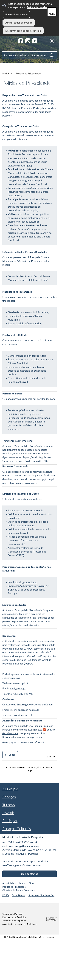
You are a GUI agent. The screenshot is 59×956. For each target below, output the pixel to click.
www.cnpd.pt (20, 683)
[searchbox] (29, 55)
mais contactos (29, 873)
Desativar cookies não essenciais (23, 30)
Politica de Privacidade (14, 886)
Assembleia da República (14, 920)
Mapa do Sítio (26, 883)
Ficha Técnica (18, 895)
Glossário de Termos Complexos (18, 890)
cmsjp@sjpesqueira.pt (27, 846)
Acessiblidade (9, 883)
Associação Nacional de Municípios (19, 923)
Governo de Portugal (12, 913)
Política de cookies (37, 7)
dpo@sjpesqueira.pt (26, 582)
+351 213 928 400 (23, 693)
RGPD (5, 895)
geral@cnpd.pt (17, 688)
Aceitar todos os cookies (18, 22)
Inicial (5, 73)
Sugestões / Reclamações (41, 895)
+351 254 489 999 (17, 842)
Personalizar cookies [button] (16, 14)
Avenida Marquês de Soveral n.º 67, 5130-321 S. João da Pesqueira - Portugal (29, 852)
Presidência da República (14, 917)
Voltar (12, 754)
